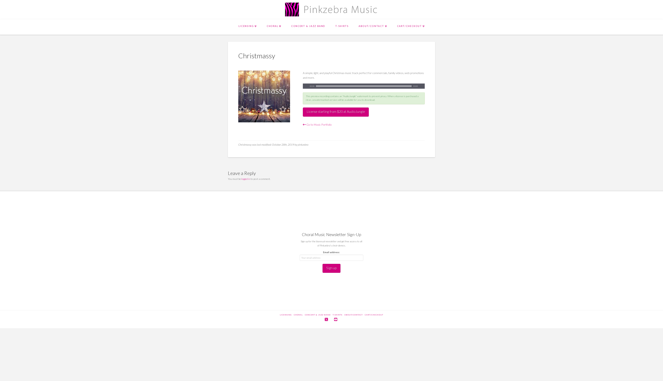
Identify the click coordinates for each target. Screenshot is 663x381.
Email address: (331, 252)
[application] (364, 86)
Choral (298, 315)
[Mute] (422, 86)
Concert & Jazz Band (318, 315)
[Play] (305, 86)
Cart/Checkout (374, 315)
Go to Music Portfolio (319, 124)
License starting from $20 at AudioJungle (336, 112)
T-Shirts (337, 315)
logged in (245, 178)
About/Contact (353, 315)
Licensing (286, 315)
